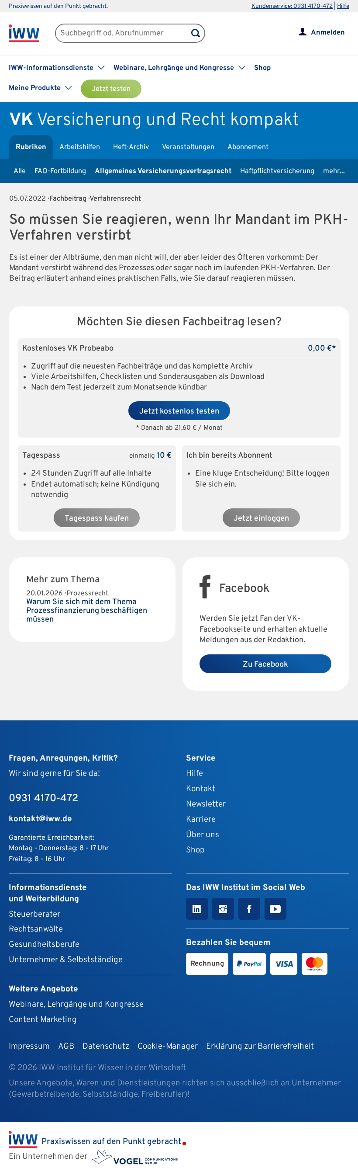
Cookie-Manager (168, 1046)
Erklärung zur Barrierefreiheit (260, 1046)
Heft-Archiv (131, 147)
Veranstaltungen (188, 147)
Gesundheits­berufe (44, 944)
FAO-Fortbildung (60, 171)
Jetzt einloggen (261, 519)
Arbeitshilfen (79, 147)
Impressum (29, 1046)
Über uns (202, 835)
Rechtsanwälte (36, 929)
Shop (262, 68)
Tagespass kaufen (97, 519)
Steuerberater (34, 914)
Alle (20, 171)
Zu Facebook (265, 665)
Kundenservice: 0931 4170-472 (292, 6)
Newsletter (206, 804)
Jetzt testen (111, 89)
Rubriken (31, 147)
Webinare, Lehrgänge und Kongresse (76, 1004)
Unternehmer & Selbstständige (66, 960)
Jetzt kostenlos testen (179, 412)
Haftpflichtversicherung (277, 171)
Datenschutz (106, 1046)
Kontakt (200, 789)
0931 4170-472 (43, 798)
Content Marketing (43, 1020)
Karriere (201, 819)
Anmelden (328, 32)
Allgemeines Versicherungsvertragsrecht (163, 171)
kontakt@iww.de (40, 819)
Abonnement (247, 147)
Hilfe (343, 6)
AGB (66, 1046)
